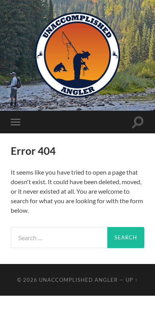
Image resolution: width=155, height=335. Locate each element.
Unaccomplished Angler (78, 280)
